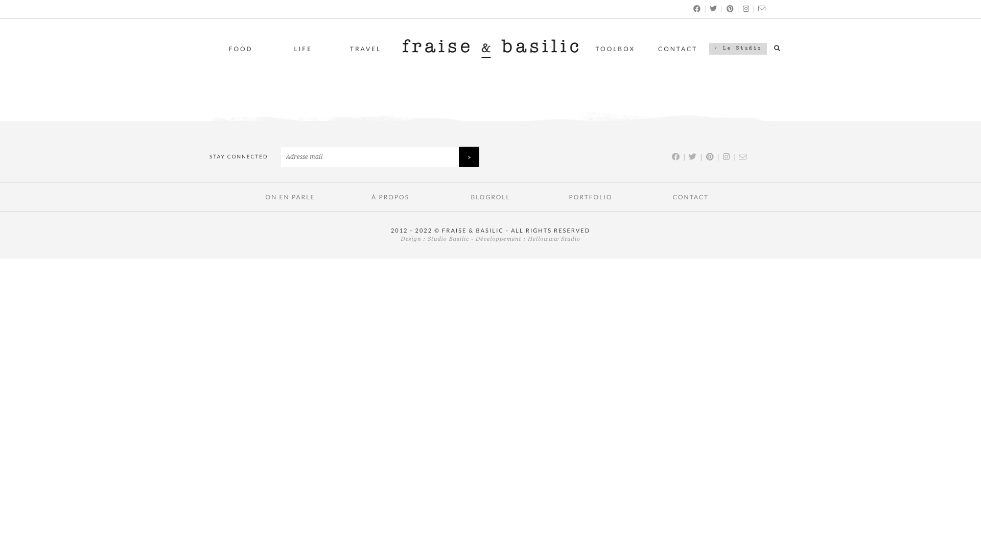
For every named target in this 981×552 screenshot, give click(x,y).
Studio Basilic (448, 239)
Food (241, 49)
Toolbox (616, 49)
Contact (677, 49)
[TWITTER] (714, 8)
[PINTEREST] (731, 8)
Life (303, 49)
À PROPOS (390, 197)
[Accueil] (490, 55)
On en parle (290, 197)
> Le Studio (738, 48)
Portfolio (590, 197)
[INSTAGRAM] (746, 8)
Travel (365, 49)
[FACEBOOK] (697, 8)
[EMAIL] (762, 8)
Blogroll (490, 197)
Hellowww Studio (554, 239)
